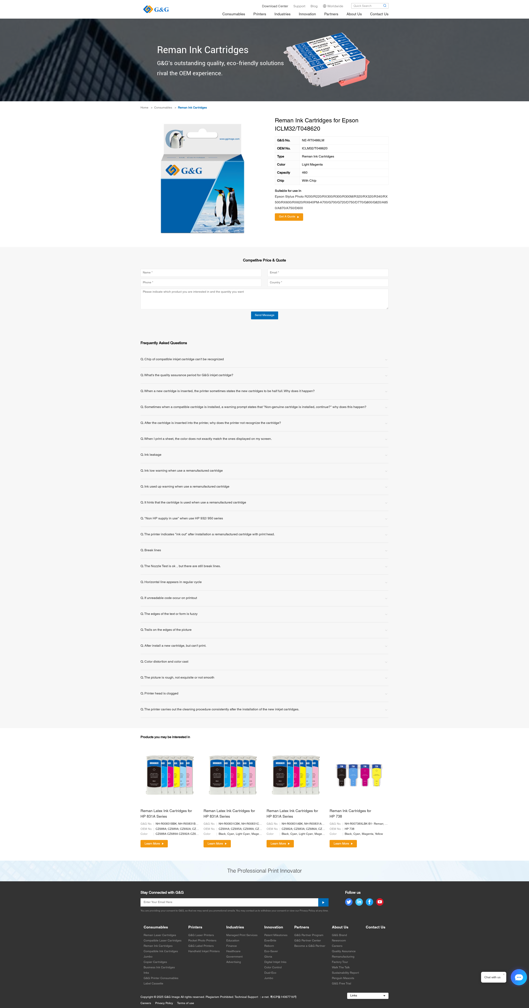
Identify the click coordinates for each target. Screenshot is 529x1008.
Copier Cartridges (155, 962)
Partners (301, 927)
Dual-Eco (270, 973)
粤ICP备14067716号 (283, 997)
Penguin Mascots (343, 978)
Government (234, 957)
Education (232, 940)
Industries (235, 927)
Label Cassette (153, 983)
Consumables (163, 107)
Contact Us (375, 927)
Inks (146, 973)
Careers (337, 946)
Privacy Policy (164, 1003)
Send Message (264, 315)
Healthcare (233, 951)
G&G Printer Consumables (161, 978)
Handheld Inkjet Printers (204, 951)
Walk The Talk (341, 967)
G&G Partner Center (307, 940)
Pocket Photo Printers (202, 940)
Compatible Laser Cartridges (162, 940)
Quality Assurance (344, 951)
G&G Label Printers (201, 946)
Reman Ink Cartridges (192, 107)
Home (144, 107)
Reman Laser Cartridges (160, 935)
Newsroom (339, 940)
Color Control (273, 967)
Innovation (273, 927)
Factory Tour (340, 962)
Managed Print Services (241, 935)
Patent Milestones (275, 935)
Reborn (269, 946)
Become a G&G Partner (309, 946)
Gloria (268, 957)
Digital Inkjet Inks (275, 962)
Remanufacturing (343, 957)
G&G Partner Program (308, 935)
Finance (231, 946)
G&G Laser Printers (201, 935)
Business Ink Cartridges (159, 967)
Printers (195, 927)
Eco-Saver (271, 951)
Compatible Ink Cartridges (161, 951)
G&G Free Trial (341, 983)
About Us (340, 927)
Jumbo (148, 957)
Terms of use (185, 1003)
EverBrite (270, 940)
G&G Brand (339, 935)
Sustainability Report (345, 973)
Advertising (233, 962)
